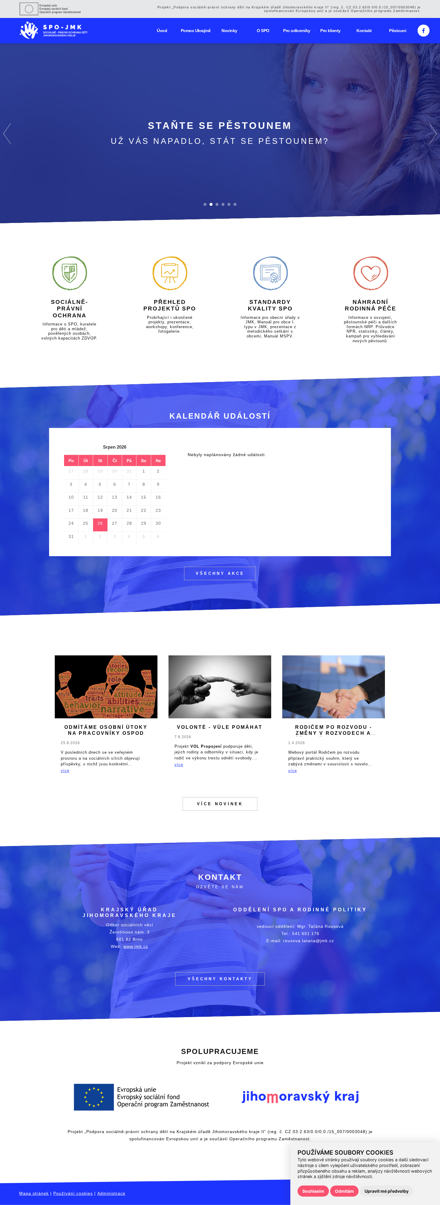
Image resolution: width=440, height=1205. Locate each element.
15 (143, 497)
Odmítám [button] (344, 1191)
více (65, 770)
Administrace (111, 1193)
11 (85, 497)
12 (100, 497)
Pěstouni (397, 30)
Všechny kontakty (220, 979)
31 (129, 471)
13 (114, 497)
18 (85, 510)
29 (100, 471)
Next (433, 133)
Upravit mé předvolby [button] (387, 1191)
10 (71, 497)
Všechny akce (220, 573)
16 (158, 497)
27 (71, 471)
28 (85, 471)
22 (143, 510)
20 (114, 510)
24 (71, 523)
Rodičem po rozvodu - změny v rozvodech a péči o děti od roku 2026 (334, 733)
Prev (7, 133)
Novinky (229, 30)
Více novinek (220, 804)
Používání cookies (73, 1193)
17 (71, 510)
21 (129, 510)
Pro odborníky (296, 30)
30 (114, 471)
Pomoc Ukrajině (196, 30)
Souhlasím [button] (313, 1191)
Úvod (162, 30)
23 (158, 510)
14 (129, 497)
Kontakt (364, 30)
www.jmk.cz (135, 946)
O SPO (263, 30)
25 (85, 523)
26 (100, 523)
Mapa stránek (34, 1193)
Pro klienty (330, 30)
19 (100, 510)
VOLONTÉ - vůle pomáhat (220, 727)
